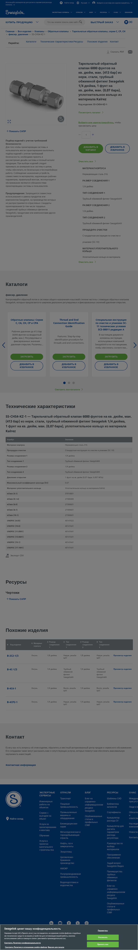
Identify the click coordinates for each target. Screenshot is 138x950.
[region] (69, 937)
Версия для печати (56, 947)
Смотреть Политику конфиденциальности (22, 943)
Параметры (103, 930)
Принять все (102, 944)
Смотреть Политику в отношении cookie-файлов (26, 947)
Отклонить (103, 937)
